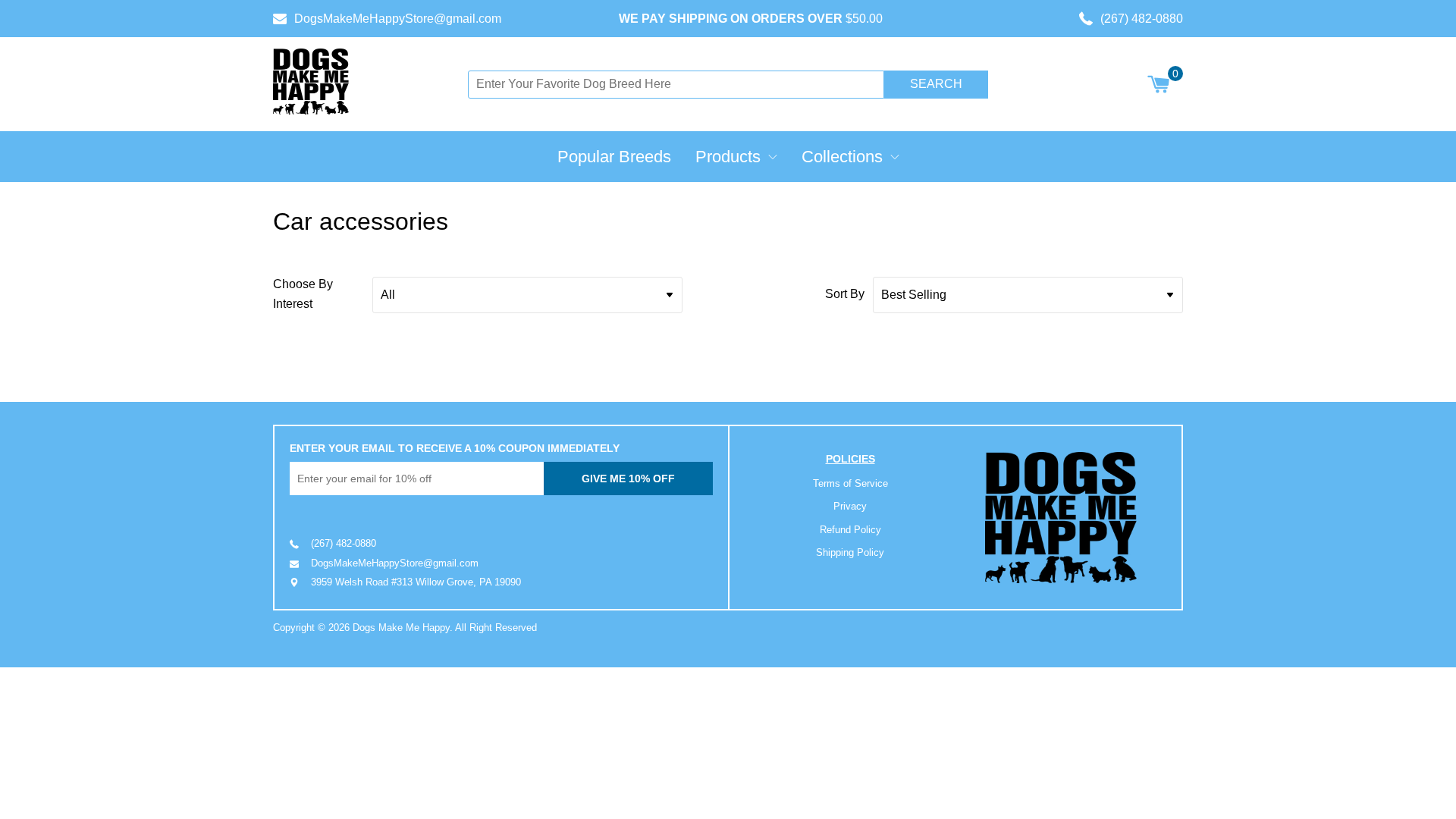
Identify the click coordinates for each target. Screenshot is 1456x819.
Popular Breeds (614, 156)
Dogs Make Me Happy (401, 627)
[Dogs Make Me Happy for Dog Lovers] (311, 82)
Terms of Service (850, 483)
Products (728, 156)
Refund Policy (850, 529)
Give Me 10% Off (628, 478)
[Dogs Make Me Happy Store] (1061, 517)
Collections (842, 156)
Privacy (850, 506)
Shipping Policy (850, 552)
